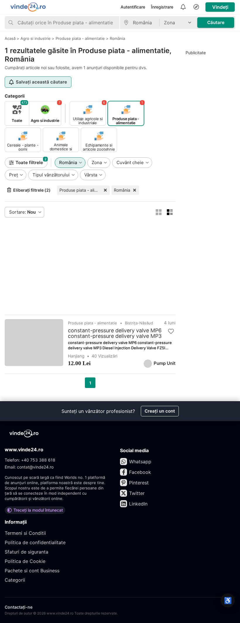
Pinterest (139, 483)
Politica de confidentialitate (35, 542)
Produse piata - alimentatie (84, 190)
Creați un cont (160, 411)
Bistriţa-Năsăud (139, 323)
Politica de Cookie (25, 561)
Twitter (137, 493)
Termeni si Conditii (25, 533)
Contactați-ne (18, 607)
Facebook (140, 472)
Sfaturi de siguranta (26, 552)
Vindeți (220, 7)
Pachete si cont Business (32, 570)
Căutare (215, 22)
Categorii (15, 580)
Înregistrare (162, 6)
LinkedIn (138, 504)
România (122, 190)
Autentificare (133, 6)
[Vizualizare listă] (169, 212)
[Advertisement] (90, 266)
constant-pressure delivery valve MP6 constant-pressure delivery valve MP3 (115, 333)
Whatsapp (140, 461)
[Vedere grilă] (158, 212)
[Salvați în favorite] (171, 331)
